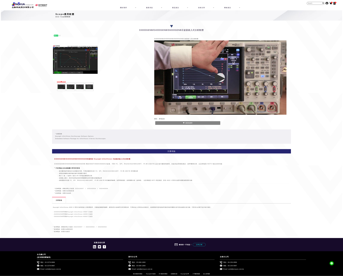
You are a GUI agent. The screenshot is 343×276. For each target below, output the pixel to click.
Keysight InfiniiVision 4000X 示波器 (80, 214)
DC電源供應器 (163, 273)
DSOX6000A (103, 188)
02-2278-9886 (50, 262)
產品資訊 (175, 7)
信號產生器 (174, 273)
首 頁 (57, 16)
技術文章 (201, 7)
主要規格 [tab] (59, 200)
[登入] (326, 3)
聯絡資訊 (227, 7)
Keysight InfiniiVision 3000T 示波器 (80, 212)
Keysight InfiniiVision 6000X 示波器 (80, 216)
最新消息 (149, 7)
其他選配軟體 (69, 191)
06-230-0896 (232, 262)
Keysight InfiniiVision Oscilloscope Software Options (74, 136)
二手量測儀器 (196, 273)
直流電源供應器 (137, 273)
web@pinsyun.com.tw (53, 269)
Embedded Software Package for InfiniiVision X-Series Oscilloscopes (80, 138)
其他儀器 (68, 193)
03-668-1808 (141, 262)
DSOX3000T (79, 188)
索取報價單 (188, 123)
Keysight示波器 (151, 273)
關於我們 (123, 7)
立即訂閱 (199, 244)
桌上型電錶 (206, 273)
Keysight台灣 (185, 273)
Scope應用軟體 (65, 16)
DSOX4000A (91, 188)
